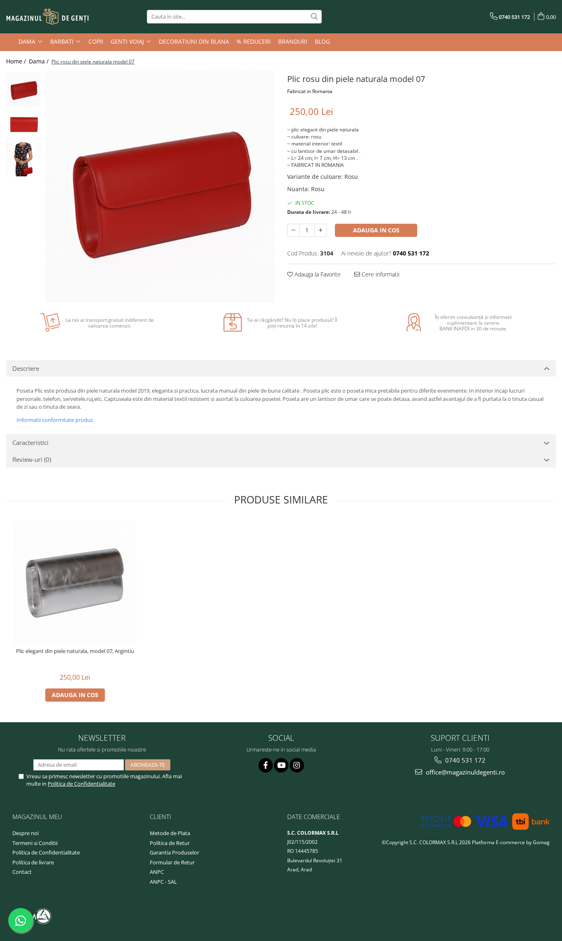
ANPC (157, 871)
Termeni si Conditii (35, 843)
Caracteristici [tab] (30, 442)
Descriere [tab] (25, 368)
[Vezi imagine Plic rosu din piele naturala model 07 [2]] (24, 159)
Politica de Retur (170, 843)
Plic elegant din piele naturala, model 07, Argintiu (75, 651)
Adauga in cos (376, 230)
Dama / (39, 61)
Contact (22, 871)
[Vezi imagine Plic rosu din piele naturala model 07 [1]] (24, 124)
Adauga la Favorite (317, 274)
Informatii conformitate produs (54, 420)
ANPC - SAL (163, 881)
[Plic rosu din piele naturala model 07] (160, 187)
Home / (17, 61)
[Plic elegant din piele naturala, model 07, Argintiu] (75, 582)
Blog (322, 41)
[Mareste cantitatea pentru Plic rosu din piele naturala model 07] (320, 230)
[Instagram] (297, 765)
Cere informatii (379, 274)
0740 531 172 (464, 760)
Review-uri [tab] (31, 459)
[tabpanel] (160, 187)
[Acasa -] (47, 17)
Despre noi (25, 833)
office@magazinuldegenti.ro (464, 772)
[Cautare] (314, 16)
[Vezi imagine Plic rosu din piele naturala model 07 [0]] (24, 89)
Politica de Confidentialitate (81, 783)
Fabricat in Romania (309, 91)
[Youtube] (281, 765)
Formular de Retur (172, 862)
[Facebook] (265, 765)
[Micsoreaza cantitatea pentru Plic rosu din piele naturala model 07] (293, 230)
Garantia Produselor (174, 852)
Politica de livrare (33, 862)
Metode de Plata (170, 833)
